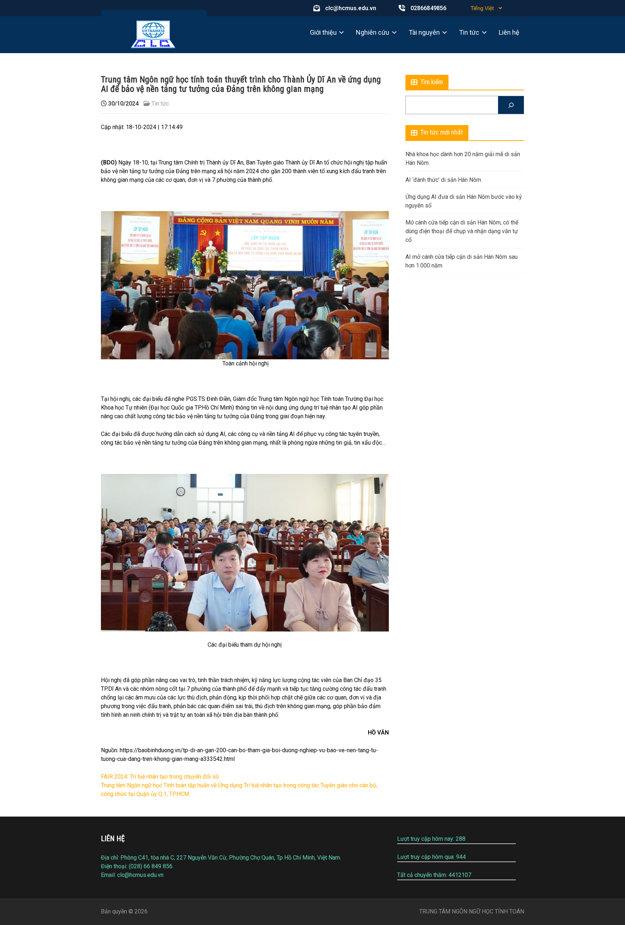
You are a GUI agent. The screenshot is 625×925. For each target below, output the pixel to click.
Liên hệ (509, 32)
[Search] (511, 105)
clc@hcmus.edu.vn (350, 8)
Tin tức (469, 32)
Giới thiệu (323, 32)
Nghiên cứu (372, 32)
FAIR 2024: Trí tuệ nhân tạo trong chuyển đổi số (160, 776)
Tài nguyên (424, 32)
